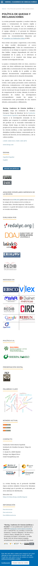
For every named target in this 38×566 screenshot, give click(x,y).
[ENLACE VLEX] (27, 294)
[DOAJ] (19, 239)
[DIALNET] (27, 302)
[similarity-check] (16, 544)
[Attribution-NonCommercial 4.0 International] (26, 544)
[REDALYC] (19, 229)
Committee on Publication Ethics (14, 38)
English (5, 160)
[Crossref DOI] (11, 544)
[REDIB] (10, 271)
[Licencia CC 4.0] (7, 178)
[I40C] (7, 184)
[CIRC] (27, 312)
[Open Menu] (2, 2)
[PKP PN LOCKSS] (7, 381)
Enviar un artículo (11, 168)
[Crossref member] (6, 544)
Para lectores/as (7, 509)
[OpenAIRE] (6, 329)
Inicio (4, 9)
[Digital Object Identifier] (27, 469)
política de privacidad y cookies (11, 559)
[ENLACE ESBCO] (11, 292)
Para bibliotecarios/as (9, 515)
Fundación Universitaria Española (21, 529)
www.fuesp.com (8, 145)
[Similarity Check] (11, 475)
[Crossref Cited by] (21, 544)
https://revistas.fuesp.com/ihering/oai (15, 497)
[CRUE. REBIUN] (27, 320)
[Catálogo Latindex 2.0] (10, 249)
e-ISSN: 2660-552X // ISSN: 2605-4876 (15, 141)
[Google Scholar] (10, 321)
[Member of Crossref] (11, 469)
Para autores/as (7, 512)
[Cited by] (27, 475)
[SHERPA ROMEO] (17, 359)
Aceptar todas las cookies (20, 563)
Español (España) (8, 157)
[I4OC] (31, 544)
